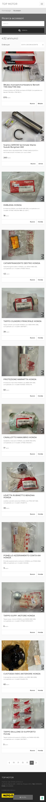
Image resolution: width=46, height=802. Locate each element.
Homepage (6, 11)
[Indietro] (9, 763)
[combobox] (32, 44)
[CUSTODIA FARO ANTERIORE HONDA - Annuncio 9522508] (23, 666)
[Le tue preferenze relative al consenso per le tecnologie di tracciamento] (42, 798)
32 (23, 763)
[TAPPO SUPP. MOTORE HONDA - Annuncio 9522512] (23, 608)
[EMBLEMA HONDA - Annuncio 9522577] (23, 198)
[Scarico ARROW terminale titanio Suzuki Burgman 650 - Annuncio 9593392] (23, 139)
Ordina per (6, 45)
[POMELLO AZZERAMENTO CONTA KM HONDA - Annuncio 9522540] (23, 549)
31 (18, 763)
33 (27, 763)
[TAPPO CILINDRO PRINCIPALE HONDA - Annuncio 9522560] (23, 314)
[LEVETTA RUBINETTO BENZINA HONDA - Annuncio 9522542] (23, 489)
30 (14, 763)
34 (32, 763)
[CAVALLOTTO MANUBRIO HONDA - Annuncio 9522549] (23, 430)
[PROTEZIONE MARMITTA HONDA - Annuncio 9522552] (23, 372)
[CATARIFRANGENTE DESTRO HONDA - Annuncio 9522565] (23, 256)
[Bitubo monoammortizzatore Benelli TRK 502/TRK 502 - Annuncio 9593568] (23, 78)
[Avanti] (36, 763)
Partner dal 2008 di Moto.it (12, 782)
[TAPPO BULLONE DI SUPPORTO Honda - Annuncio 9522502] (23, 725)
